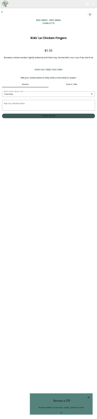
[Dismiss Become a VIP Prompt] (89, 397)
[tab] (25, 84)
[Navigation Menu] (93, 4)
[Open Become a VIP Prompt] (61, 412)
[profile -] (87, 3)
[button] (3, 12)
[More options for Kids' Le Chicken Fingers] (90, 15)
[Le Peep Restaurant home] (13, 4)
